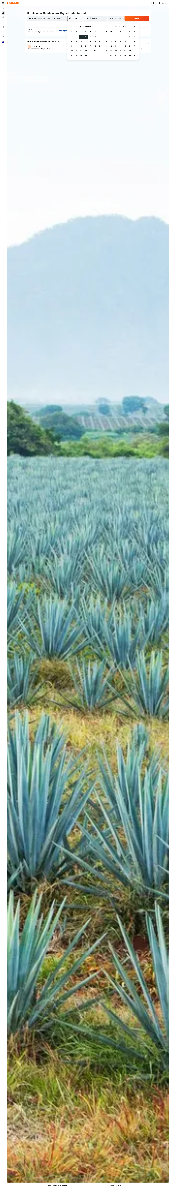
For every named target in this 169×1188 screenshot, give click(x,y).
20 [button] (72, 51)
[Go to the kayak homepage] (13, 3)
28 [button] (76, 55)
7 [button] (76, 41)
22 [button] (81, 51)
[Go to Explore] (3, 27)
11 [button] (95, 41)
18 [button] (95, 46)
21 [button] (76, 51)
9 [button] (85, 41)
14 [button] (76, 46)
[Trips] (3, 36)
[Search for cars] (3, 17)
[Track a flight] (3, 31)
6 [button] (71, 41)
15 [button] (81, 46)
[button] (3, 3)
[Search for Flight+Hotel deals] (3, 21)
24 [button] (90, 51)
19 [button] (100, 46)
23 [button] (86, 51)
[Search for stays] (3, 13)
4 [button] (95, 37)
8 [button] (81, 41)
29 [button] (81, 55)
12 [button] (100, 41)
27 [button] (72, 55)
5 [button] (99, 37)
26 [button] (100, 51)
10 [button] (90, 41)
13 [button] (71, 46)
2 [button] (85, 37)
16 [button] (86, 46)
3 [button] (90, 37)
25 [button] (95, 51)
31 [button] (134, 55)
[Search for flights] (3, 9)
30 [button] (86, 55)
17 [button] (90, 46)
